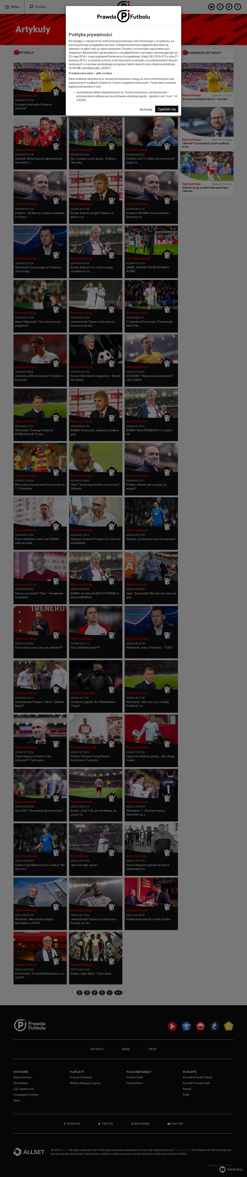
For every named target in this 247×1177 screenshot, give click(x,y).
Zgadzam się (167, 109)
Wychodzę (146, 109)
